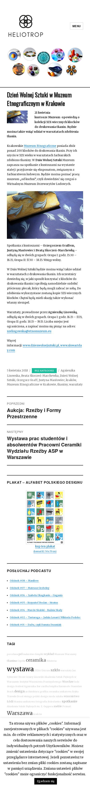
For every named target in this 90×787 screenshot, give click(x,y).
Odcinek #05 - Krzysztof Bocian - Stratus (34, 602)
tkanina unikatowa (24, 701)
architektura (32, 691)
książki (39, 654)
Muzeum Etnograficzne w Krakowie (31, 384)
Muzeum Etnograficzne (40, 146)
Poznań (66, 706)
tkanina (12, 660)
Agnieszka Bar (32, 686)
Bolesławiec (54, 701)
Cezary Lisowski (35, 677)
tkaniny (62, 384)
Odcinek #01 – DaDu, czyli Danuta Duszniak (35, 624)
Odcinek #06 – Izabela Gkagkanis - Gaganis (36, 595)
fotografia (41, 701)
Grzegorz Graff (27, 380)
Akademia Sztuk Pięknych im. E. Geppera (30, 706)
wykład (49, 654)
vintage (28, 696)
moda (52, 696)
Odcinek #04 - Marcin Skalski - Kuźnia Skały (36, 610)
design (19, 691)
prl (20, 654)
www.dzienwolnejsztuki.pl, (41, 345)
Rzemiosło (64, 686)
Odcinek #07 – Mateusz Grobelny (29, 587)
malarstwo (29, 654)
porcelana (12, 654)
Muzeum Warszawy (65, 654)
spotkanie (69, 701)
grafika (44, 691)
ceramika (36, 660)
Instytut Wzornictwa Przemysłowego (41, 681)
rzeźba (45, 686)
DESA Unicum (42, 670)
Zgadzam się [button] (45, 781)
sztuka (59, 696)
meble (58, 706)
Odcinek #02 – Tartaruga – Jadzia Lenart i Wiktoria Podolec (45, 617)
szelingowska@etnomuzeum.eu (29, 331)
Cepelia (21, 661)
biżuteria (52, 661)
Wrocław (68, 681)
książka (53, 686)
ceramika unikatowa (60, 691)
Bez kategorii (44, 370)
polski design (40, 696)
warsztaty (76, 384)
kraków (71, 380)
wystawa (20, 669)
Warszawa (20, 713)
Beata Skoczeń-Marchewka (40, 376)
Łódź (10, 701)
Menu (76, 26)
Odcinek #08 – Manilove (24, 580)
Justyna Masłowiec (52, 380)
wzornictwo (71, 696)
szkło (55, 670)
